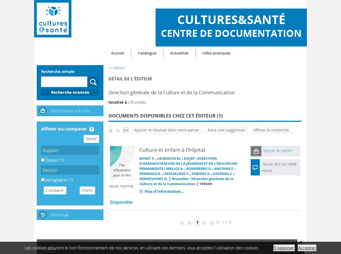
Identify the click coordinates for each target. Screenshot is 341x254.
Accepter (307, 248)
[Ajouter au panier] (256, 151)
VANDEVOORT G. (153, 179)
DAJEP (189, 158)
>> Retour (116, 67)
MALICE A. (175, 168)
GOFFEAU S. (223, 173)
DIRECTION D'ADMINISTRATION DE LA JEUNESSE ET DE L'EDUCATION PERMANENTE (188, 163)
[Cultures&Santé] (53, 19)
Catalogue (147, 53)
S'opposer (284, 248)
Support (50, 150)
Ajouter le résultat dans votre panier (166, 129)
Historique (59, 214)
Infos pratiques (216, 53)
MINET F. (147, 158)
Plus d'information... (164, 191)
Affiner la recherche (271, 129)
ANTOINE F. (224, 168)
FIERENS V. (201, 173)
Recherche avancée (70, 92)
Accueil (117, 53)
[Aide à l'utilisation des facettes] (91, 129)
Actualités (179, 53)
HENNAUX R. (150, 173)
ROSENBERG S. (199, 168)
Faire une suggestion (226, 129)
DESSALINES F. (176, 173)
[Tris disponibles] (126, 129)
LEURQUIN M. (169, 158)
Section (49, 170)
